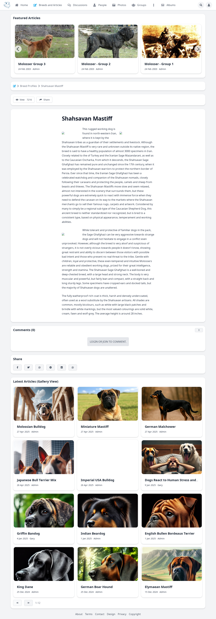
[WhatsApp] (39, 367)
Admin (36, 68)
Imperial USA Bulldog (97, 480)
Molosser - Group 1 (159, 64)
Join (105, 341)
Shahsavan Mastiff (52, 86)
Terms (89, 614)
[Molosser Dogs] (7, 5)
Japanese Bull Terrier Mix (36, 480)
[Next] (197, 49)
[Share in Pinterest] (50, 367)
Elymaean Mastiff (158, 587)
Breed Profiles (28, 86)
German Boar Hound (97, 587)
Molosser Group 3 (31, 64)
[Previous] (18, 49)
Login (94, 341)
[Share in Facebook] (17, 367)
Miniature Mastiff (94, 426)
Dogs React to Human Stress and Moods (176, 480)
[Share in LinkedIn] (61, 367)
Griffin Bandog (28, 533)
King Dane (25, 587)
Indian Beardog (93, 533)
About (79, 614)
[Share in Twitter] (28, 367)
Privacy (122, 614)
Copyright (135, 614)
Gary (160, 485)
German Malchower (160, 426)
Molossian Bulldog (31, 426)
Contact (99, 614)
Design (111, 614)
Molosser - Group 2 (95, 64)
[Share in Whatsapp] (72, 367)
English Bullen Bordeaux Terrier (169, 533)
